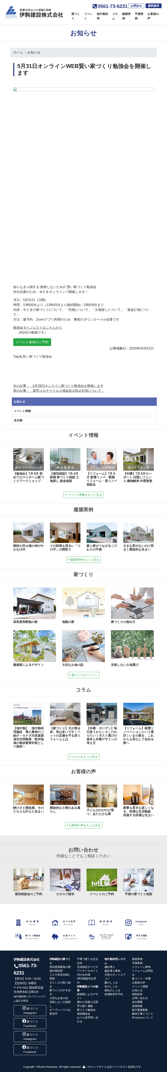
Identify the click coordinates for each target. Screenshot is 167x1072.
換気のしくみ (112, 990)
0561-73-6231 (112, 6)
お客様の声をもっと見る (84, 825)
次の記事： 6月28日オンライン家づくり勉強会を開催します (58, 386)
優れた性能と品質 (87, 1001)
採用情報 (137, 1006)
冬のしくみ (111, 986)
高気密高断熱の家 (60, 966)
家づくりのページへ (84, 675)
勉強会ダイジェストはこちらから (37, 327)
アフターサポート (87, 970)
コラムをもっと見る (84, 756)
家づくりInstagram (30, 1010)
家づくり (75, 16)
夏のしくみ (111, 982)
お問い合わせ (140, 998)
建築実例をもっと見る (84, 559)
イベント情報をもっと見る (84, 494)
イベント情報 (22, 411)
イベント (88, 16)
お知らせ (33, 52)
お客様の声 (153, 16)
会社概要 (137, 1001)
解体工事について (142, 1013)
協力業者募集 (140, 1009)
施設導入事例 (112, 970)
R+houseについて (142, 1017)
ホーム (18, 52)
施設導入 (109, 966)
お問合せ (136, 5)
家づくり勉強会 (86, 1009)
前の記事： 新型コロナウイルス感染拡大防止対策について (58, 390)
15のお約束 (83, 974)
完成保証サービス (87, 966)
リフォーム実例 (141, 966)
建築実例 (126, 16)
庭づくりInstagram (30, 1036)
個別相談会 (83, 1013)
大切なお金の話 (58, 998)
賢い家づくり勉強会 (37, 356)
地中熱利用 (102, 16)
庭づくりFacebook (30, 1049)
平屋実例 (139, 16)
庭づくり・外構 (141, 978)
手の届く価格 (85, 1006)
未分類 (18, 420)
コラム (115, 16)
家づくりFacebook (30, 1023)
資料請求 (153, 5)
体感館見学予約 (113, 994)
